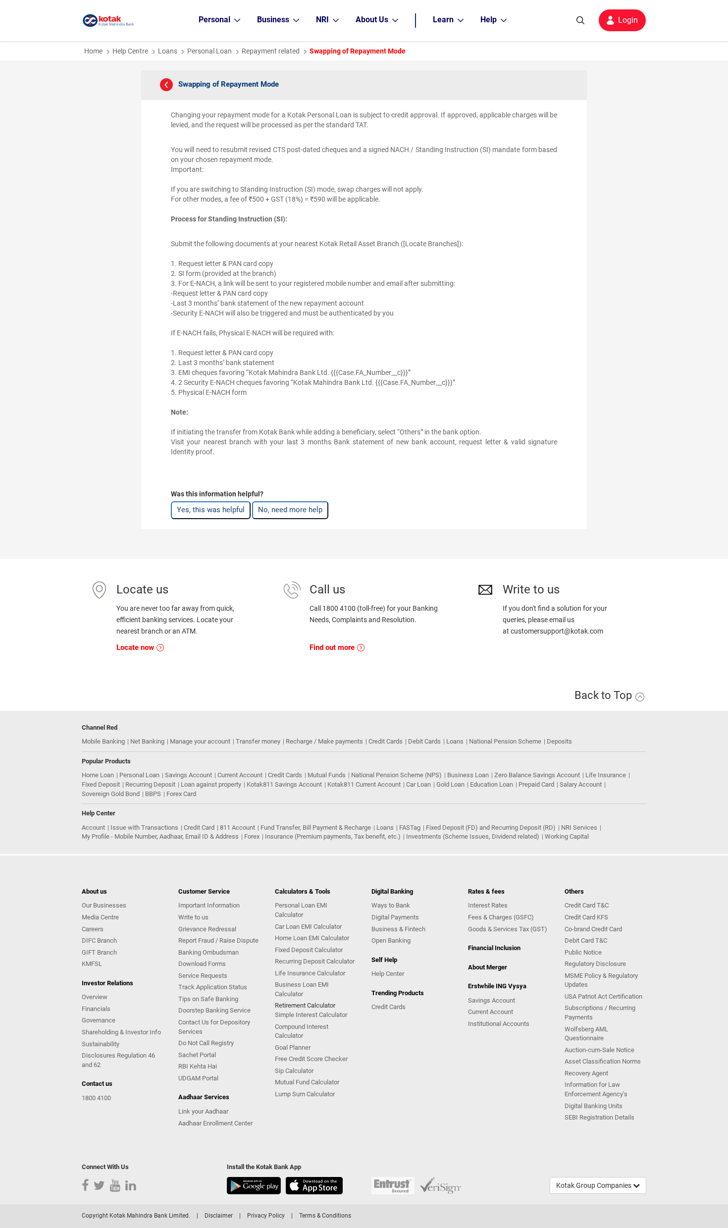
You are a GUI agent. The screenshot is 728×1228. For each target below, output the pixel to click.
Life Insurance (605, 775)
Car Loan (418, 784)
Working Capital (567, 836)
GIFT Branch (99, 952)
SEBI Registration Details (599, 1117)
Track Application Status (212, 987)
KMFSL (92, 963)
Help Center (387, 973)
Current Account (239, 775)
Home (93, 51)
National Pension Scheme (505, 741)
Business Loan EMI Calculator (302, 989)
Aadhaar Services (203, 1097)
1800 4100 (96, 1098)
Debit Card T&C (586, 940)
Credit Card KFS (586, 917)
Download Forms (202, 963)
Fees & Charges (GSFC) (501, 917)
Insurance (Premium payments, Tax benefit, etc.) (333, 836)
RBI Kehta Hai (197, 1066)
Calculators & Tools (302, 891)
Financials (96, 1009)
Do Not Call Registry (206, 1043)
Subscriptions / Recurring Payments (600, 1012)
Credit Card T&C (587, 905)
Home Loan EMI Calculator (312, 938)
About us (94, 891)
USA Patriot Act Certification (603, 996)
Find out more (333, 647)
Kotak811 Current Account (364, 784)
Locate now (136, 647)
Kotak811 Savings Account (284, 784)
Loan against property (211, 784)
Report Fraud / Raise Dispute (218, 940)
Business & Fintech (398, 929)
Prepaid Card (536, 784)
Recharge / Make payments (324, 741)
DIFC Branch (99, 940)
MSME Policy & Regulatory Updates (601, 980)
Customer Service (204, 891)
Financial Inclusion (494, 948)
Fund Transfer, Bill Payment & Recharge (315, 827)
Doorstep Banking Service (214, 1010)
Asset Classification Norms (603, 1061)
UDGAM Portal (198, 1078)
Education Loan (491, 784)
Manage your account (200, 741)
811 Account (237, 827)
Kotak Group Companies (594, 1185)
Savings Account (188, 775)
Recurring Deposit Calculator (315, 961)
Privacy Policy (266, 1215)
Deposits (559, 741)
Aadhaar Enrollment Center (215, 1123)
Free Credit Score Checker (311, 1059)
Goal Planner (293, 1047)
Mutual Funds (327, 775)
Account (93, 827)
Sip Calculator (294, 1070)
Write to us (193, 917)
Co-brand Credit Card (593, 929)
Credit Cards (385, 741)
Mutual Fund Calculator (307, 1082)
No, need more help (290, 509)
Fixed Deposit (101, 784)
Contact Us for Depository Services (214, 1026)
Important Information (209, 905)
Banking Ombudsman (208, 952)
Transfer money (258, 741)
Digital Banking (392, 891)
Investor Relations (107, 983)
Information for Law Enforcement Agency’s (596, 1089)
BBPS (153, 794)
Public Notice (583, 952)
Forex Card (181, 794)
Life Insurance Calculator (310, 973)
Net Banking (147, 741)
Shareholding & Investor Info (121, 1032)
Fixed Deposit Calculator (309, 950)
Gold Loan (450, 784)
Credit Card (199, 827)
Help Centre (130, 51)
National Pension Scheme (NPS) (396, 775)
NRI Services (579, 827)
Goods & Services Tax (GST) (507, 929)
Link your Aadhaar (203, 1111)
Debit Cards (424, 741)
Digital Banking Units (594, 1106)
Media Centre (100, 917)
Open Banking (391, 940)
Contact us (97, 1083)
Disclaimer (219, 1215)
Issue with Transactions (144, 827)
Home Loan (98, 775)
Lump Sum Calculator (305, 1094)
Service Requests (202, 975)
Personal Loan (139, 775)
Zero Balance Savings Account (537, 775)
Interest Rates (488, 905)
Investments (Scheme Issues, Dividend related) (472, 836)
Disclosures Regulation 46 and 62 (118, 1060)
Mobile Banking (103, 741)
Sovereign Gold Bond (111, 794)
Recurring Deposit (150, 784)
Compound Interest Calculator (301, 1031)
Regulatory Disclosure (595, 963)
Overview (94, 997)
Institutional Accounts (498, 1023)
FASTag (409, 827)
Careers (93, 929)
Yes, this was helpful (211, 509)
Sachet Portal (197, 1055)
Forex (252, 836)
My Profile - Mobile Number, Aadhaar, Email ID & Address (160, 836)
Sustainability (100, 1044)
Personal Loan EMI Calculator (301, 910)
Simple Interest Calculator (311, 1014)
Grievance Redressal (207, 929)
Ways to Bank (390, 905)
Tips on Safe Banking (208, 999)
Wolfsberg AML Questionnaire (586, 1033)
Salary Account (581, 784)
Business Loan (468, 775)
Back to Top (604, 695)
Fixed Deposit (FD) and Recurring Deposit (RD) (491, 827)
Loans (167, 51)
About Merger (487, 967)
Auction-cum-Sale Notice (599, 1050)
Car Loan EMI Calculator (308, 926)
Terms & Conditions (325, 1215)
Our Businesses (104, 905)
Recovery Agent (586, 1073)
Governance (98, 1020)
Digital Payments (395, 917)
